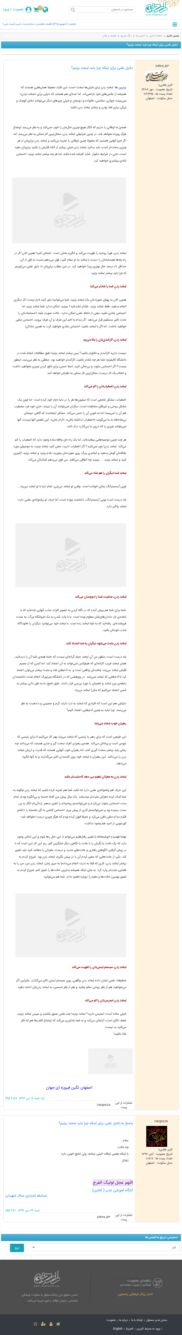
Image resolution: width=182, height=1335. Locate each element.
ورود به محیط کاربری (148, 1329)
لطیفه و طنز (110, 35)
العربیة (129, 1329)
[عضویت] (43, 1324)
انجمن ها (140, 35)
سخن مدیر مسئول (156, 1320)
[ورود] (51, 1324)
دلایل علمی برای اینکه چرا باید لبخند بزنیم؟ (102, 68)
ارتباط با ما (137, 1320)
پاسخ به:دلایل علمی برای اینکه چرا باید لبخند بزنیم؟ (96, 1123)
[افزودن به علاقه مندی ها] (35, 1324)
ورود (6, 9)
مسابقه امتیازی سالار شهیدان (26, 1196)
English (118, 1329)
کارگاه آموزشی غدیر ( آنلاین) (112, 1190)
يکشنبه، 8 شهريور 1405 (64, 24)
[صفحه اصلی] (58, 1324)
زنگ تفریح (126, 35)
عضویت (18, 9)
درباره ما (123, 1320)
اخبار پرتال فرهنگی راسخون (135, 1294)
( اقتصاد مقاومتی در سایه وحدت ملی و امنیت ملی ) (28, 24)
